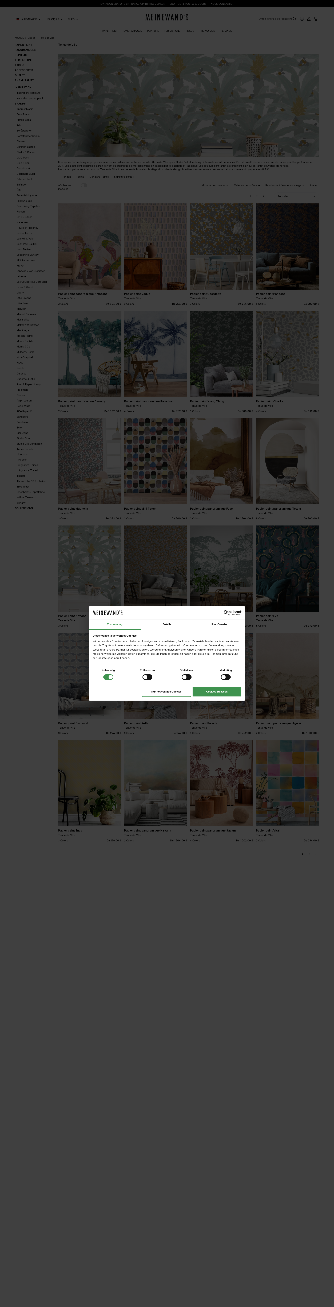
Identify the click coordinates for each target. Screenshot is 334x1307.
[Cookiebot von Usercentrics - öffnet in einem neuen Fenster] (226, 613)
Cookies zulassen (217, 691)
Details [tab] (167, 624)
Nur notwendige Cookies (166, 691)
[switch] (147, 677)
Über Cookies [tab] (219, 624)
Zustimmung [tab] (115, 624)
